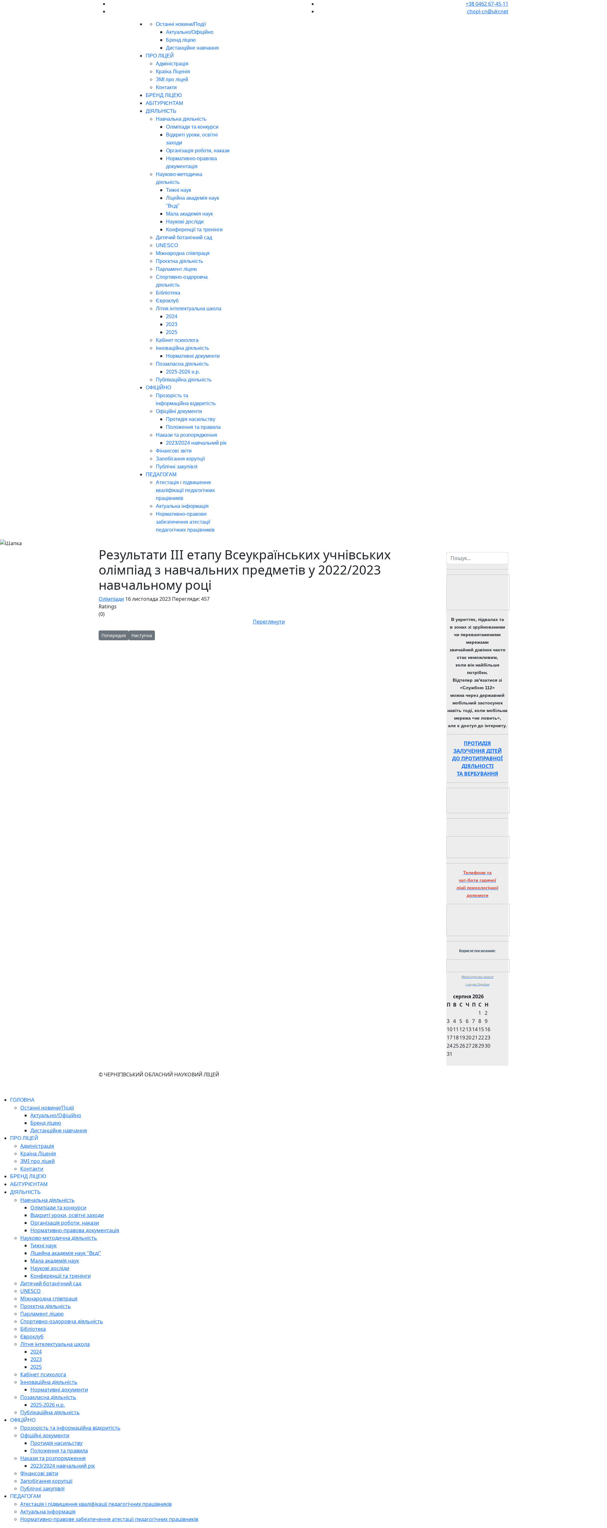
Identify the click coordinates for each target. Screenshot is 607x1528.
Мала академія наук (189, 213)
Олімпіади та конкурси (192, 127)
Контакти (166, 87)
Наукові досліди (185, 221)
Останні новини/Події (181, 24)
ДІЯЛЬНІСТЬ (161, 111)
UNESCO (167, 245)
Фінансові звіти (174, 451)
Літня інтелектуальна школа (188, 308)
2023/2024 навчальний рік (196, 443)
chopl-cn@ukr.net (487, 11)
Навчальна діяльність (181, 119)
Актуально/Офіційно (189, 32)
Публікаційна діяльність (184, 379)
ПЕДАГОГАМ (161, 474)
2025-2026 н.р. (183, 371)
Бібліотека (168, 292)
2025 (171, 332)
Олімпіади (111, 598)
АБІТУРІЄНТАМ (164, 103)
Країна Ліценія (173, 71)
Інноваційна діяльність (182, 348)
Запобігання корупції (180, 458)
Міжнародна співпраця (183, 253)
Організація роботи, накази (198, 150)
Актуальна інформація (182, 506)
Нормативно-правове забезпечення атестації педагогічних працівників (185, 522)
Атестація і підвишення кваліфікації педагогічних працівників (185, 490)
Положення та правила (193, 427)
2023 (171, 324)
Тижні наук (178, 190)
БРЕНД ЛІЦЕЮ (164, 95)
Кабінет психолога (177, 340)
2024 (171, 316)
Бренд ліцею (181, 40)
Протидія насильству (190, 419)
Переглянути (269, 621)
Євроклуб (167, 300)
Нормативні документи (193, 356)
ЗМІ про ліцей (172, 79)
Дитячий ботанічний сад (184, 237)
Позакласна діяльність (182, 364)
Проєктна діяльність (179, 261)
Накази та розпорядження (186, 435)
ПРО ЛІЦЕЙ (160, 55)
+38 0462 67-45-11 (487, 3)
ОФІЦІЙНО (158, 387)
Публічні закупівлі (177, 466)
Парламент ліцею (176, 269)
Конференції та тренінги (194, 229)
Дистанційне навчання (192, 48)
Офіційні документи (179, 411)
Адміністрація (172, 63)
